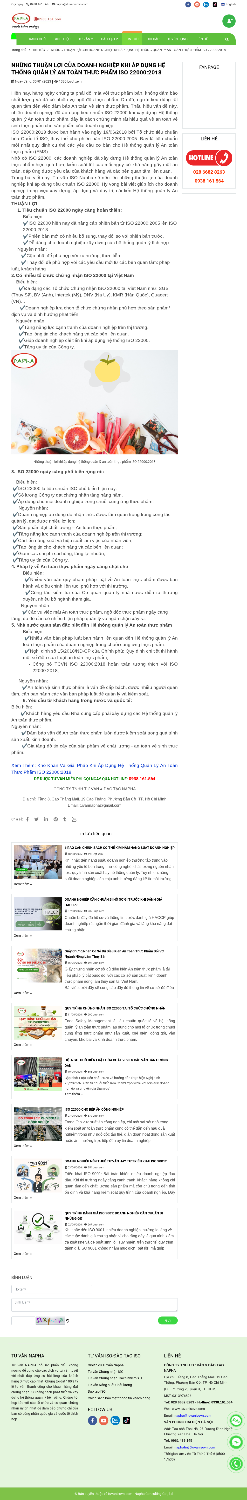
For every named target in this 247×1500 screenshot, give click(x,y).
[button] (229, 4)
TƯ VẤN (84, 39)
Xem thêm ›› (23, 884)
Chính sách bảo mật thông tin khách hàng (119, 1398)
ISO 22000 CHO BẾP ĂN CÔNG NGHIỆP (94, 1109)
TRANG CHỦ (36, 39)
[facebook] (189, 4)
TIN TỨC (132, 39)
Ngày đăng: (23, 81)
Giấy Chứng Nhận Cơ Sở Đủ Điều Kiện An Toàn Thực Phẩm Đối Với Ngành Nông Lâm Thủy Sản (115, 953)
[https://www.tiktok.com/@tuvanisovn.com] (216, 4)
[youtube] (198, 4)
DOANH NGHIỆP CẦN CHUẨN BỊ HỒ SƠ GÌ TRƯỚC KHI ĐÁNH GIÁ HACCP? (113, 902)
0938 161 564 (39, 4)
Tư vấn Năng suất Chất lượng (110, 1385)
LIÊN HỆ (202, 39)
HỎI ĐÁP (152, 39)
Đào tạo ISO (97, 1391)
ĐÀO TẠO (108, 39)
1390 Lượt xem (70, 81)
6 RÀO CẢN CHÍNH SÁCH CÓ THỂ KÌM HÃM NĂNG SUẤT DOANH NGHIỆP (120, 848)
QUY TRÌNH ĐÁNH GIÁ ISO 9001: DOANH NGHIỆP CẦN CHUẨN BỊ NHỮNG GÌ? (114, 1215)
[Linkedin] (46, 819)
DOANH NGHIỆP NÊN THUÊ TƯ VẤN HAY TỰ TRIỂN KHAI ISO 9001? (116, 1161)
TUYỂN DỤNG (177, 39)
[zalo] (207, 4)
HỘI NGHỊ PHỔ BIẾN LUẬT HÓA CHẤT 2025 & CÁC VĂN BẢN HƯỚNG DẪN (116, 1062)
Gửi (168, 1320)
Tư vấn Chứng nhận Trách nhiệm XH (115, 1378)
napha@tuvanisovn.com (71, 4)
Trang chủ (18, 50)
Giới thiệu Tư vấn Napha (106, 1365)
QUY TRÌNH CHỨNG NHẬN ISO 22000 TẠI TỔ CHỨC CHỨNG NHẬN (115, 1008)
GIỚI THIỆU (62, 39)
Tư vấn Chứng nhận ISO (106, 1372)
